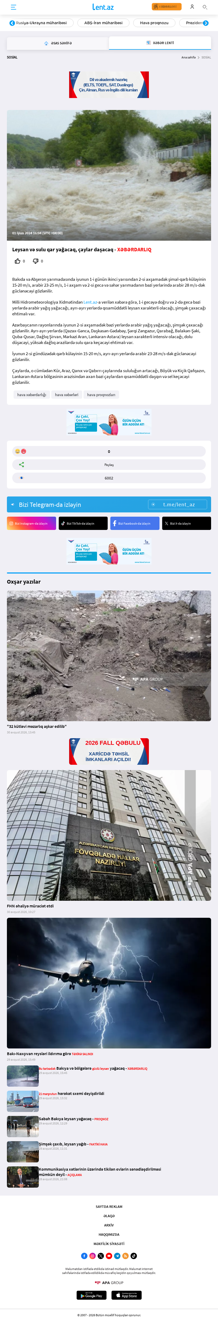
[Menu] (13, 7)
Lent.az (90, 302)
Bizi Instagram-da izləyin (31, 523)
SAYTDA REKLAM (109, 1206)
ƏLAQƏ (109, 1215)
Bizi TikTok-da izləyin (80, 523)
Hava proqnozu (154, 23)
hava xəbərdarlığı (31, 394)
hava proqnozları (101, 394)
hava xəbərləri (66, 394)
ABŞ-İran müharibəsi (103, 23)
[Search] (205, 7)
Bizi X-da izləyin (180, 523)
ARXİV (109, 1225)
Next (206, 23)
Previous (12, 23)
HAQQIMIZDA (109, 1234)
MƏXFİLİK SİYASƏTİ (109, 1243)
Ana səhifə (189, 57)
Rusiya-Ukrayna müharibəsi (41, 23)
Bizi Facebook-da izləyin (134, 523)
